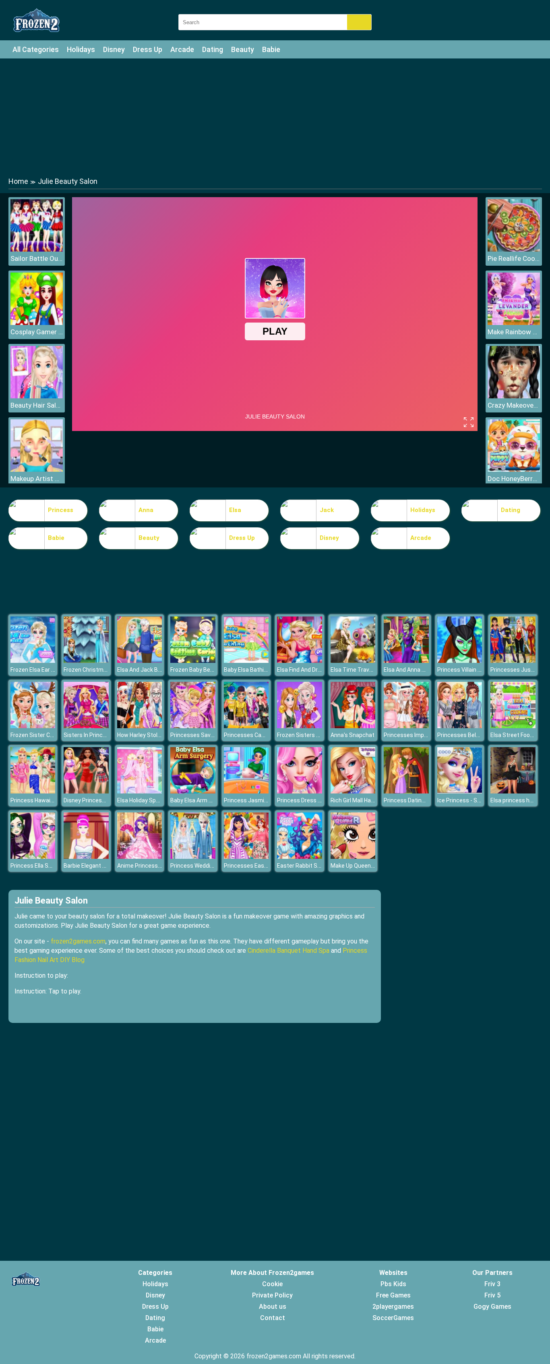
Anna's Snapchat (352, 735)
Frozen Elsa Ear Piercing (41, 669)
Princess (60, 510)
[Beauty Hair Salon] (36, 396)
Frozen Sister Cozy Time (42, 735)
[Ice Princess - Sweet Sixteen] (459, 791)
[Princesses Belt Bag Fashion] (459, 726)
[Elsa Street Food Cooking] (513, 726)
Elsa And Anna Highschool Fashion (427, 669)
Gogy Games (492, 1306)
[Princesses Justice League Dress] (513, 660)
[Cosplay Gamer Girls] (36, 323)
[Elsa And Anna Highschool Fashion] (406, 660)
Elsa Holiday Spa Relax (145, 800)
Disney (114, 49)
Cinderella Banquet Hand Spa (288, 950)
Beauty (242, 49)
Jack (327, 510)
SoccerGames (393, 1318)
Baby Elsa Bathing (247, 669)
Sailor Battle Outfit (36, 258)
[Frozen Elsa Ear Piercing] (33, 660)
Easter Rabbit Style (302, 865)
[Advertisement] (275, 117)
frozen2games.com (78, 941)
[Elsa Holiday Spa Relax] (139, 791)
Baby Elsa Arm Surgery (199, 800)
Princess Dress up (300, 800)
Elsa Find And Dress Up (306, 669)
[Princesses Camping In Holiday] (246, 726)
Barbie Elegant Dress (91, 865)
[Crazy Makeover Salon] (514, 396)
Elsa (235, 510)
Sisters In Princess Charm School (107, 735)
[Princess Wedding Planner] (192, 856)
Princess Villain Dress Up (469, 669)
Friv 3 (492, 1284)
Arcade (182, 49)
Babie (271, 49)
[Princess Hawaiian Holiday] (33, 791)
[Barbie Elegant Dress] (86, 856)
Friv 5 (492, 1295)
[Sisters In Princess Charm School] (86, 726)
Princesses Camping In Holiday (263, 735)
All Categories (35, 49)
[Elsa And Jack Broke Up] (139, 660)
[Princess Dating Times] (406, 791)
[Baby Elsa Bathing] (246, 660)
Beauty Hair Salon (36, 405)
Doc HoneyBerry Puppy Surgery (514, 479)
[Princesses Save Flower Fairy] (192, 726)
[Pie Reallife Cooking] (514, 249)
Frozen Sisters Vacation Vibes (316, 735)
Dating (212, 49)
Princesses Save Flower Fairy (207, 735)
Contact (272, 1318)
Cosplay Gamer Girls (36, 332)
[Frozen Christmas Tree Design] (86, 660)
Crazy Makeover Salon (514, 405)
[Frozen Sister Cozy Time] (33, 726)
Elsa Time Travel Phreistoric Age (373, 669)
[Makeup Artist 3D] (36, 469)
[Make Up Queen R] (353, 856)
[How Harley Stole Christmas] (139, 726)
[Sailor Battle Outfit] (36, 249)
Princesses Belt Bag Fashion (474, 735)
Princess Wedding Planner (204, 865)
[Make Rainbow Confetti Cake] (514, 323)
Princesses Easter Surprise (259, 865)
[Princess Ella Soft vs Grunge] (33, 856)
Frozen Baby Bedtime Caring (206, 669)
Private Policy (272, 1295)
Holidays (81, 49)
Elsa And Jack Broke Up (147, 669)
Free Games (393, 1295)
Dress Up (147, 49)
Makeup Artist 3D (36, 479)
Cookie (272, 1284)
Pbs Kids (393, 1284)
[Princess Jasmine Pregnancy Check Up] (246, 791)
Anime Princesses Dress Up (153, 865)
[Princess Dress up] (299, 791)
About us (272, 1306)
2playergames (393, 1306)
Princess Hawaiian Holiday (44, 800)
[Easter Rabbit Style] (299, 856)
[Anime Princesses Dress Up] (139, 856)
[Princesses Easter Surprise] (246, 856)
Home (18, 181)
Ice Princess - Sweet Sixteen (474, 800)
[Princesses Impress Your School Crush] (406, 726)
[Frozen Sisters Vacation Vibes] (299, 726)
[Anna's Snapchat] (353, 726)
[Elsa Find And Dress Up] (299, 660)
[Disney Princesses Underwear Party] (86, 791)
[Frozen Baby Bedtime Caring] (192, 660)
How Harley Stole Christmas (153, 735)
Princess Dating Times (413, 800)
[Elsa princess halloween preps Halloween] (513, 791)
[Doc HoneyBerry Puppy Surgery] (514, 469)
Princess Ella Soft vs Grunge (46, 865)
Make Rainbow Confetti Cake (514, 332)
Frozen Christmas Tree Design (103, 669)
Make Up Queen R (353, 865)
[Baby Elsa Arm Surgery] (192, 791)
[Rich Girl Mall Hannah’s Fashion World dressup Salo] (353, 791)
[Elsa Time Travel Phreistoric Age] (353, 660)
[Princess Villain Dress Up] (459, 660)
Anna (146, 510)
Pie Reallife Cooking (514, 258)
